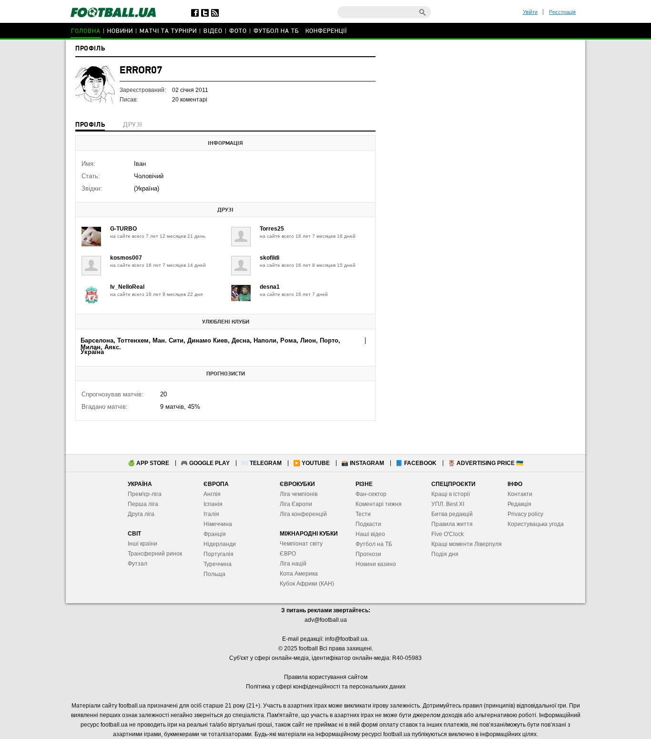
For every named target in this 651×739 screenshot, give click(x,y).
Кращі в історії (450, 494)
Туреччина (217, 564)
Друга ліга (141, 514)
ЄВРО (288, 553)
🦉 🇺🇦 (485, 463)
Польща (214, 574)
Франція (214, 534)
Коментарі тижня (379, 504)
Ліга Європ (294, 504)
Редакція (519, 504)
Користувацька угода (536, 524)
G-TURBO (123, 228)
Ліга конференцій (303, 514)
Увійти (530, 12)
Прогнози (368, 554)
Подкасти (368, 524)
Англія (212, 494)
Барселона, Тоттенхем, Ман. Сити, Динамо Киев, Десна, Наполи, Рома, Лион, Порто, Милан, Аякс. (210, 344)
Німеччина (217, 524)
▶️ (311, 463)
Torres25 (272, 228)
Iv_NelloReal (127, 286)
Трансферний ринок (155, 553)
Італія (211, 514)
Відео (213, 31)
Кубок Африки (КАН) (307, 583)
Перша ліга (143, 504)
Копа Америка (299, 573)
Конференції (326, 31)
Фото (238, 31)
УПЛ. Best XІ (447, 504)
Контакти (520, 494)
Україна (92, 351)
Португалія (218, 554)
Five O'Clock (447, 534)
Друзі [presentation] (132, 125)
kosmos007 (126, 257)
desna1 (270, 286)
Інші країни (142, 543)
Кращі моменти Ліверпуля (466, 544)
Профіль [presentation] (90, 125)
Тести (363, 514)
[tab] (90, 126)
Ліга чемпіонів (298, 494)
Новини (120, 31)
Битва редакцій (452, 514)
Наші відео (370, 534)
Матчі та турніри (168, 31)
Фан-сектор (371, 494)
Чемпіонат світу (301, 543)
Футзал (137, 563)
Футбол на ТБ (276, 31)
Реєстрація (562, 12)
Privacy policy (525, 514)
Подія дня (444, 554)
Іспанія (213, 504)
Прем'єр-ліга (145, 494)
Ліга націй (293, 563)
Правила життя (452, 524)
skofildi (269, 257)
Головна (86, 31)
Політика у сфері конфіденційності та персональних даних (326, 686)
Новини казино (376, 564)
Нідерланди (219, 544)
